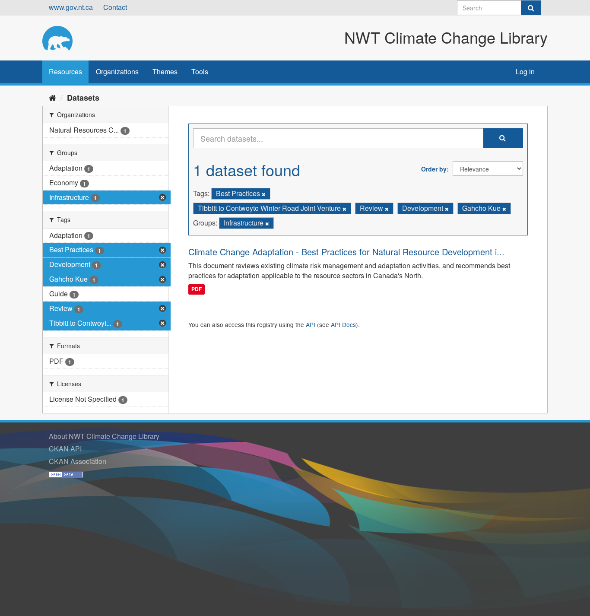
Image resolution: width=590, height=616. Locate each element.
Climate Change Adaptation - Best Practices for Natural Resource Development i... (346, 251)
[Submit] (531, 7)
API (310, 324)
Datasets (83, 97)
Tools (199, 71)
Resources (65, 71)
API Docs (343, 324)
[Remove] (264, 194)
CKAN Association (77, 461)
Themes (165, 71)
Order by (434, 169)
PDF (196, 289)
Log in (525, 71)
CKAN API (65, 449)
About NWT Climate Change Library (104, 436)
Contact (115, 7)
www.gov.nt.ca (71, 7)
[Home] (52, 97)
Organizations (117, 71)
